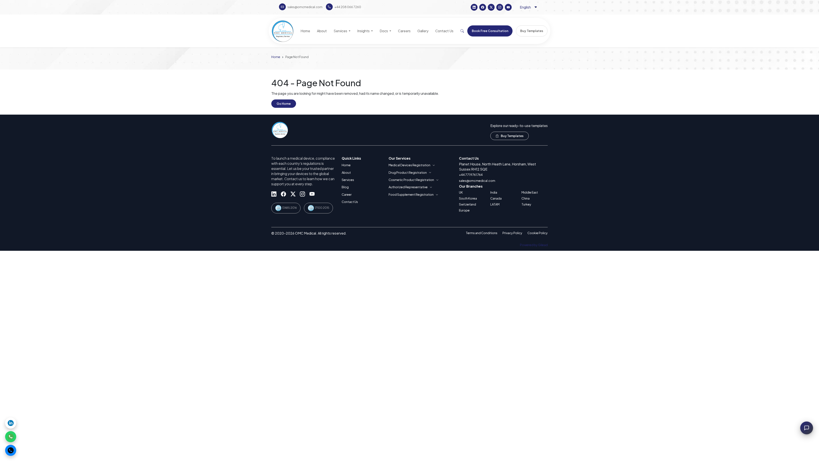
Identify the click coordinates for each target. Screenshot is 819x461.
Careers (404, 31)
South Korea (468, 198)
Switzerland (467, 204)
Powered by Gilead (534, 245)
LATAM (495, 204)
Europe (464, 210)
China (525, 198)
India (493, 192)
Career (347, 194)
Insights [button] (363, 31)
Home (275, 57)
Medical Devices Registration (409, 165)
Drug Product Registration (408, 172)
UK (461, 192)
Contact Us (350, 202)
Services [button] (341, 31)
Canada (496, 198)
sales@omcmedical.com (477, 180)
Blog (345, 187)
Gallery (422, 31)
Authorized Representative (408, 187)
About (346, 172)
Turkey (526, 204)
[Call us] (10, 450)
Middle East (529, 192)
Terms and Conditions (481, 233)
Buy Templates (511, 136)
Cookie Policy (537, 233)
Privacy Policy (512, 233)
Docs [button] (384, 31)
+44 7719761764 (471, 175)
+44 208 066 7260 (347, 7)
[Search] (462, 31)
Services (348, 180)
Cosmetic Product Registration (411, 180)
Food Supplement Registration (411, 194)
